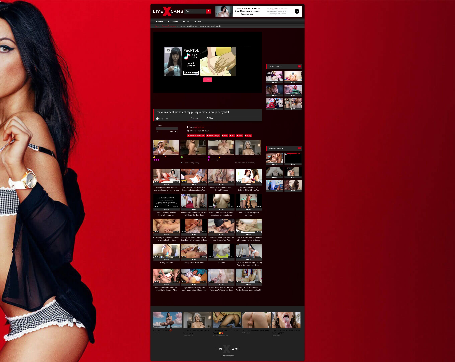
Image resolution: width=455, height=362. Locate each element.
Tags (187, 21)
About (195, 118)
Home (160, 21)
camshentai (199, 127)
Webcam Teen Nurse (169, 26)
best (225, 136)
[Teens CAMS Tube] (168, 11)
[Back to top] (447, 355)
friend (240, 136)
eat (233, 136)
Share (211, 118)
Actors (198, 21)
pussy (249, 136)
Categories (174, 21)
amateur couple (214, 136)
